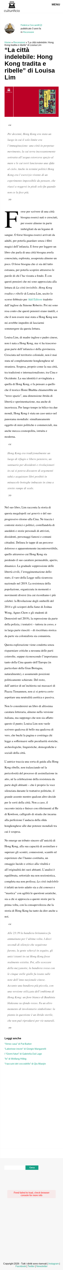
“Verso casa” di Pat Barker (18, 1044)
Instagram (53, 1263)
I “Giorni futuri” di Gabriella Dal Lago (23, 1054)
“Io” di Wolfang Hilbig (15, 1059)
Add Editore (35, 299)
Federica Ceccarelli (30, 25)
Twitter (31, 1266)
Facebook (21, 1266)
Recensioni (28, 32)
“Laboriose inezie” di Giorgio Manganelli (25, 1049)
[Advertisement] (31, 1102)
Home (8, 42)
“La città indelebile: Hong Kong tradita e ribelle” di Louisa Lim (30, 63)
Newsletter (41, 1266)
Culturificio (12, 6)
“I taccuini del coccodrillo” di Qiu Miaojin (25, 1063)
